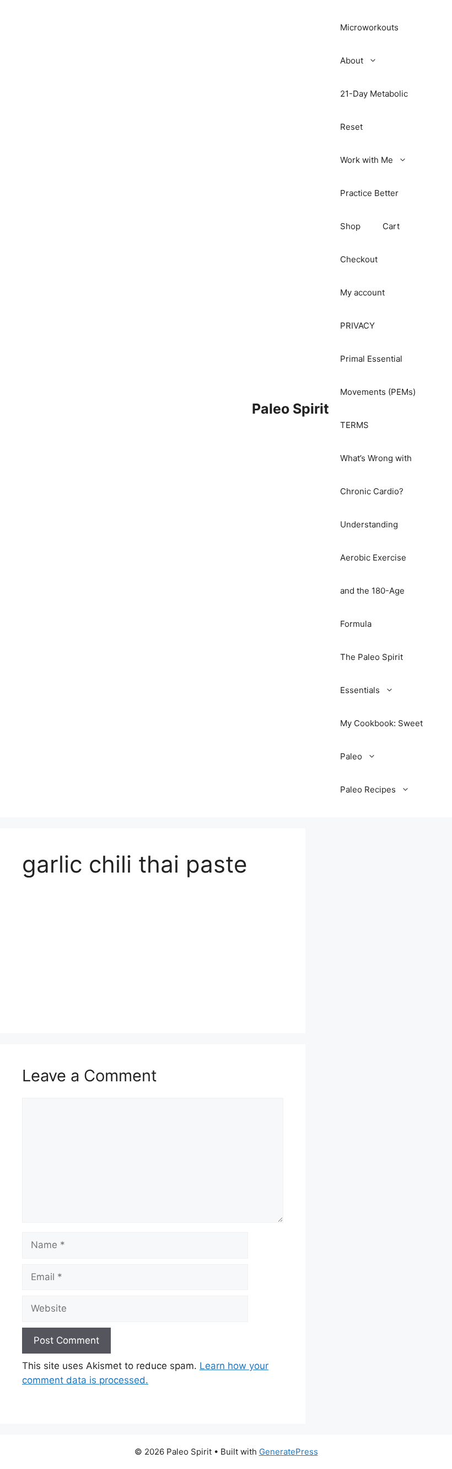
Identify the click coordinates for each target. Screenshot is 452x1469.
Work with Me (366, 160)
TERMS (354, 425)
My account (362, 292)
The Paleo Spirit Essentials (371, 673)
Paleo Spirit (290, 408)
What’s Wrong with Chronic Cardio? (376, 474)
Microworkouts (369, 27)
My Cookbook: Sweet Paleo (381, 740)
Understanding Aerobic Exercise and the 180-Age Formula (373, 574)
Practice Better (369, 193)
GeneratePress (288, 1451)
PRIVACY (357, 325)
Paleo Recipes (368, 789)
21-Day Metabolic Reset (374, 110)
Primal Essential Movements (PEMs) (378, 375)
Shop (350, 226)
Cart (391, 226)
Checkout (359, 259)
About (351, 60)
